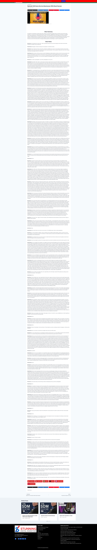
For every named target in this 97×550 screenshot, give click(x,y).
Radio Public (40, 481)
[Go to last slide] (22, 511)
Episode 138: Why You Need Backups (48, 515)
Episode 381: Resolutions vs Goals (66, 515)
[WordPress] (25, 539)
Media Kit (39, 536)
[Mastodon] (20, 539)
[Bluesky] (19, 539)
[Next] (74, 511)
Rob (23, 518)
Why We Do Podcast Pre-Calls (66, 495)
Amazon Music (32, 483)
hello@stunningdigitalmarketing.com (22, 535)
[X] (17, 539)
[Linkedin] (24, 539)
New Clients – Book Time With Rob (43, 533)
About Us (39, 532)
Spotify (47, 481)
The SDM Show (29, 4)
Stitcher (52, 481)
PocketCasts (32, 481)
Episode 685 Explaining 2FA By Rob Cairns (67, 531)
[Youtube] (22, 539)
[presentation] (29, 508)
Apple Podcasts (60, 481)
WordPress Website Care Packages (43, 527)
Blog (38, 531)
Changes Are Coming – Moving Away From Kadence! (69, 529)
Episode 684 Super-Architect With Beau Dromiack (68, 532)
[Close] (96, 1)
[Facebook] (15, 539)
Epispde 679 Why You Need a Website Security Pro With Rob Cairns (71, 543)
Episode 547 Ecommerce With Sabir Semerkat (33, 495)
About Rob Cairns (40, 529)
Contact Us (39, 538)
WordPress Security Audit (41, 528)
